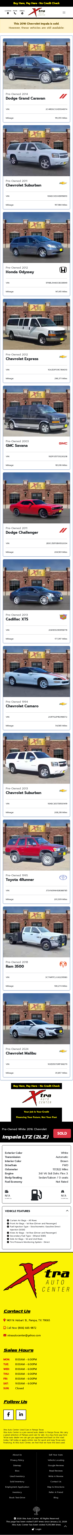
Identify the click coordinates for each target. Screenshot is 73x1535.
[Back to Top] (65, 1527)
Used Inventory (17, 1476)
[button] (36, 1227)
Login (37, 1529)
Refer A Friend (56, 1492)
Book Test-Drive (17, 1497)
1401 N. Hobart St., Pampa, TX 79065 (28, 1320)
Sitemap (17, 1465)
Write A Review (55, 1476)
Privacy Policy (17, 1460)
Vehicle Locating (56, 1460)
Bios (17, 1470)
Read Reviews (56, 1470)
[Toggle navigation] (64, 12)
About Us (17, 1454)
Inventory (17, 1492)
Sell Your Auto (56, 1454)
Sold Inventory (17, 1481)
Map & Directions (55, 1486)
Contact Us (55, 1481)
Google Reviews (56, 1465)
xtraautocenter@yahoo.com (24, 1335)
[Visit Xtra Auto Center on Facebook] (9, 1413)
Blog (56, 1497)
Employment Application (17, 1486)
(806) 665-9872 (27, 1328)
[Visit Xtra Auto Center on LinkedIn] (21, 1413)
